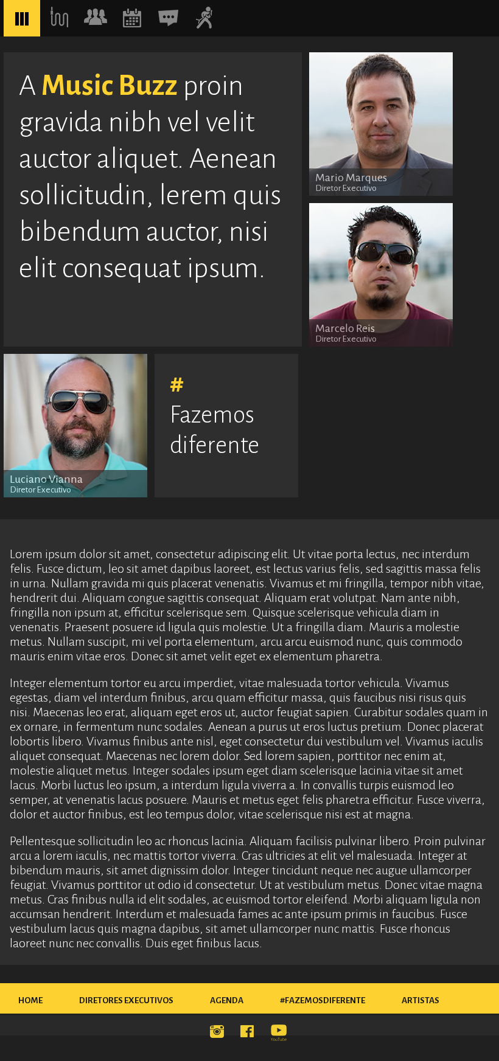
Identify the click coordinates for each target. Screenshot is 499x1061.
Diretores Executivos (126, 1000)
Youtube (280, 1034)
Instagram (219, 1034)
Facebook (249, 1034)
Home (30, 1000)
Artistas (420, 1000)
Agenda (226, 1000)
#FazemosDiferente (322, 1000)
